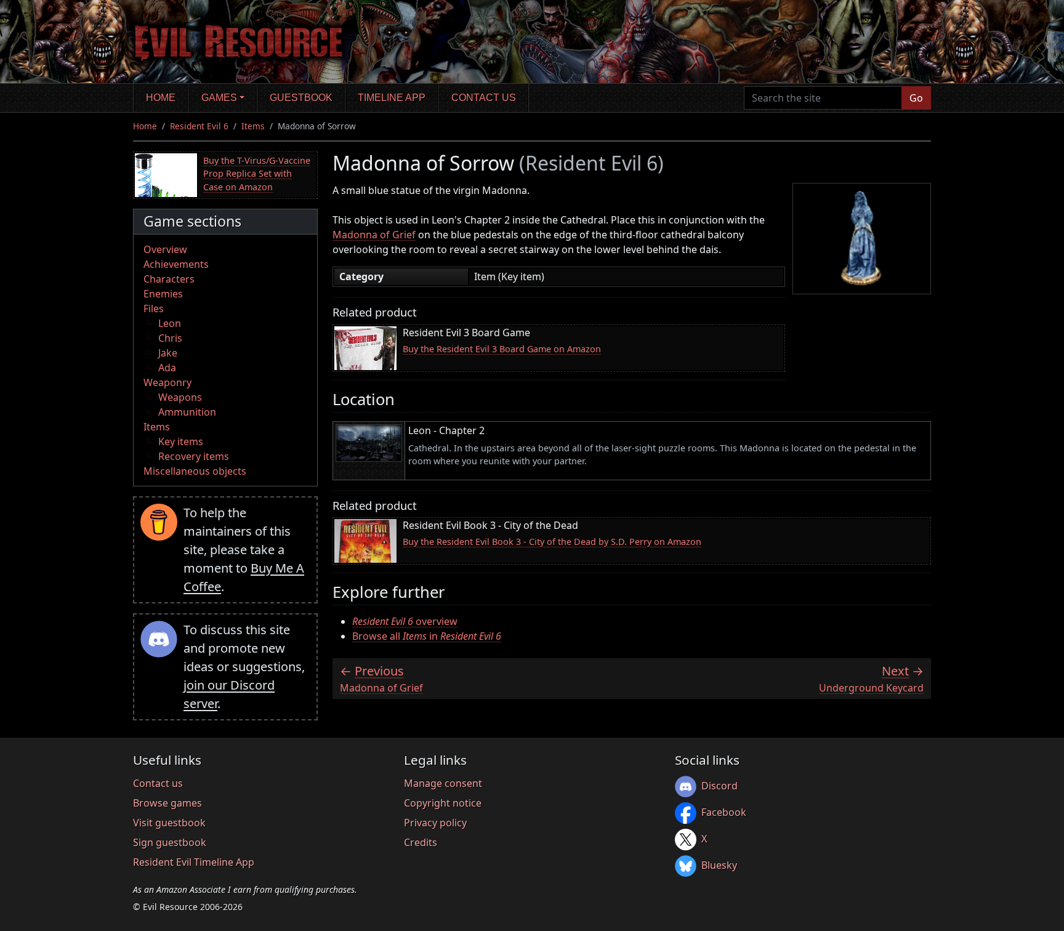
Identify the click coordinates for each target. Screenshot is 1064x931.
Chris (170, 338)
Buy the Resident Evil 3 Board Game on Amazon (502, 349)
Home (160, 97)
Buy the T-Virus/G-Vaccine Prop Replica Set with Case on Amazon (256, 174)
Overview (165, 249)
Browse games (167, 803)
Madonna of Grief (374, 234)
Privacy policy (435, 822)
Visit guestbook (169, 822)
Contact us (483, 97)
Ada (167, 367)
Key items (180, 441)
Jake (167, 353)
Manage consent (443, 783)
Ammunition (187, 412)
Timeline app (391, 97)
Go (916, 98)
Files (153, 308)
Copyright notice (443, 803)
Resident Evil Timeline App (193, 862)
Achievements (176, 264)
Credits (420, 842)
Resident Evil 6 (199, 126)
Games (219, 97)
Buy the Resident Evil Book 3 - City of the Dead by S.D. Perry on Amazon (552, 541)
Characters (169, 279)
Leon (169, 323)
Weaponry (167, 382)
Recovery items (193, 456)
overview (404, 621)
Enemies (163, 293)
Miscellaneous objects (194, 471)
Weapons (180, 397)
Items (253, 126)
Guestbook (301, 97)
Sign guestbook (169, 842)
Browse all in (426, 636)
